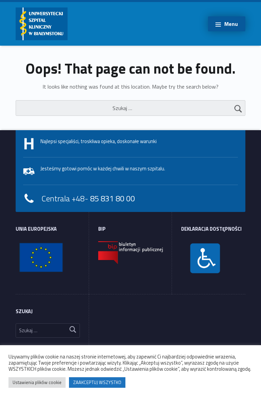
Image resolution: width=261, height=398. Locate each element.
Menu (231, 24)
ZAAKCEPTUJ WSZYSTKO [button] (97, 382)
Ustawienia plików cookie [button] (37, 382)
